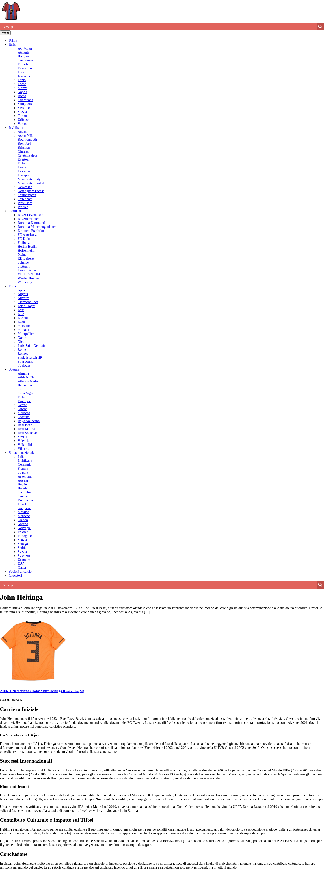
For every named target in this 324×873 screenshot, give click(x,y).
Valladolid (25, 445)
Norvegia (24, 528)
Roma (22, 96)
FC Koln (24, 238)
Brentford (24, 143)
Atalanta (23, 52)
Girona (22, 409)
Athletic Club (27, 377)
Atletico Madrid (29, 381)
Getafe (22, 405)
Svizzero (24, 555)
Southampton (27, 195)
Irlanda (22, 504)
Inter (21, 72)
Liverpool (24, 175)
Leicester (24, 171)
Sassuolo (24, 108)
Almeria (23, 373)
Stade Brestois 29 (30, 357)
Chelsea (23, 151)
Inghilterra (16, 127)
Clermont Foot (28, 302)
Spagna (14, 369)
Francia (14, 286)
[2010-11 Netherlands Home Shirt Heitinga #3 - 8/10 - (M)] (33, 682)
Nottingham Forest (31, 191)
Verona (23, 124)
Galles (22, 567)
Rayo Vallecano (29, 421)
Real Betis (25, 425)
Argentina (25, 476)
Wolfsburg (25, 282)
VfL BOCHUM (29, 274)
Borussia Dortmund (31, 223)
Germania (15, 211)
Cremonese (25, 60)
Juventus (24, 76)
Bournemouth (27, 139)
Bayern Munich (28, 219)
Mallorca (24, 413)
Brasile (22, 488)
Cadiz (22, 389)
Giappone (24, 508)
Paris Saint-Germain (32, 345)
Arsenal (23, 131)
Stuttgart (23, 266)
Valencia (24, 441)
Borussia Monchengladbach (37, 227)
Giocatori (15, 575)
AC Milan (25, 48)
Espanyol (24, 401)
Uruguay (24, 559)
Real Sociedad (28, 433)
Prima (13, 40)
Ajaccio (23, 290)
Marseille (24, 326)
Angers (23, 294)
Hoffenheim (26, 250)
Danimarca (25, 500)
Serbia (22, 548)
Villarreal (24, 448)
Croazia (23, 496)
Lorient (23, 318)
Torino (22, 116)
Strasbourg (25, 361)
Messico (23, 512)
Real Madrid (26, 429)
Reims (22, 349)
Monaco (23, 330)
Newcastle (25, 187)
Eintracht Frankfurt (31, 231)
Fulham (23, 163)
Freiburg (24, 242)
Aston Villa (26, 135)
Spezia (22, 112)
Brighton (24, 147)
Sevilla (22, 437)
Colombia (24, 492)
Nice (21, 341)
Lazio (22, 80)
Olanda (23, 520)
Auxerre (23, 298)
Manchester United (31, 183)
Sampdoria (25, 104)
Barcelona (25, 385)
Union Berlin (27, 270)
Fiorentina (25, 68)
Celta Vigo (25, 393)
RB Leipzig (26, 258)
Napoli (22, 92)
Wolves (23, 207)
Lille (21, 314)
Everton (23, 159)
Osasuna (24, 417)
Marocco (24, 516)
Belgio (22, 484)
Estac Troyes (26, 306)
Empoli (23, 64)
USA (21, 563)
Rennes (23, 353)
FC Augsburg (27, 234)
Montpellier (26, 334)
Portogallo (25, 536)
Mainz (22, 254)
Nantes (22, 338)
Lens (21, 310)
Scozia (22, 540)
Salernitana (25, 100)
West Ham (25, 203)
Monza (22, 88)
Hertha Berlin (27, 246)
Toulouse (24, 365)
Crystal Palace (27, 155)
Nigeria (23, 524)
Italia (12, 44)
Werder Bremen (29, 278)
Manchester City (29, 179)
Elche (22, 397)
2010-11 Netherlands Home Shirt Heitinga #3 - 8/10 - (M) (42, 691)
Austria (23, 480)
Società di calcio (20, 571)
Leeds (22, 167)
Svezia (22, 552)
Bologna (24, 56)
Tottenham (25, 199)
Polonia (23, 532)
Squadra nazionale (21, 452)
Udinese (23, 120)
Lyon (21, 322)
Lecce (22, 84)
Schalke (23, 262)
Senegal (23, 544)
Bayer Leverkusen (30, 215)
